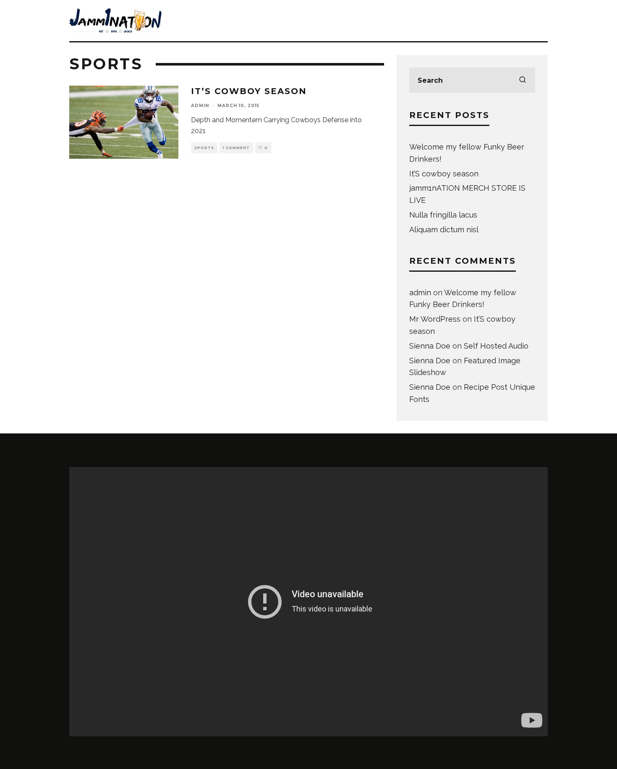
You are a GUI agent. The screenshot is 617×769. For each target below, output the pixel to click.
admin (200, 105)
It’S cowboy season (249, 91)
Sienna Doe (429, 345)
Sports (204, 148)
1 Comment (236, 148)
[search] (522, 80)
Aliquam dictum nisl (443, 229)
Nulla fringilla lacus (443, 214)
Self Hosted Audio (496, 345)
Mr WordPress (434, 319)
